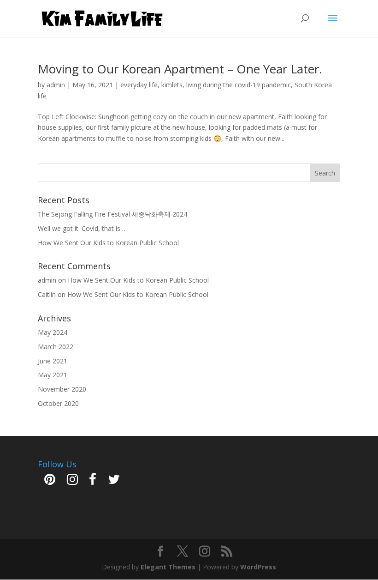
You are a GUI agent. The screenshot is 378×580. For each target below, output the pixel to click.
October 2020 (58, 403)
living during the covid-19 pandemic (238, 84)
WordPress (258, 566)
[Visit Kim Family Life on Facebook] (92, 481)
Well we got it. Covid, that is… (81, 228)
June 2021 (52, 360)
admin (56, 84)
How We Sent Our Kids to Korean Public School (108, 242)
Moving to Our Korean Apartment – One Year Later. (180, 68)
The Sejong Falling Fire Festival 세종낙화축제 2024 (112, 214)
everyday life (139, 84)
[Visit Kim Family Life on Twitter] (114, 481)
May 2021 (52, 374)
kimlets (172, 84)
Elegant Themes (168, 566)
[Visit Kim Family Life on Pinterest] (49, 481)
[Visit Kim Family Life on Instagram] (72, 481)
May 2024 (52, 332)
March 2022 (55, 346)
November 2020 (62, 389)
